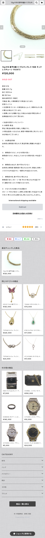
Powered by (20, 517)
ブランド (4, 494)
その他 (4, 487)
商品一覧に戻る (22, 504)
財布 (3, 461)
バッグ (4, 467)
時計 (3, 480)
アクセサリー (6, 474)
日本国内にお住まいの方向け (22, 213)
